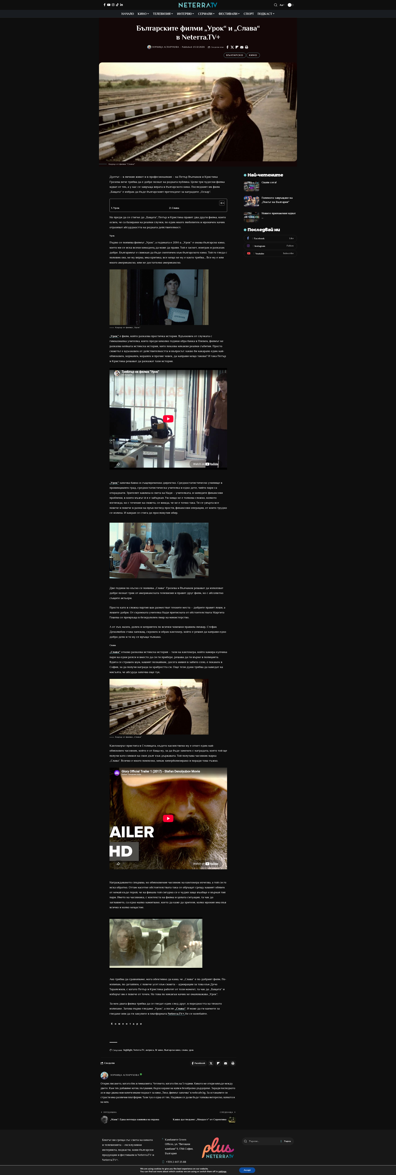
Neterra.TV (138, 1050)
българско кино (172, 1050)
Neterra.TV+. (176, 1013)
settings (222, 1171)
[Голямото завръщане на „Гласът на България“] (251, 201)
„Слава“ (115, 652)
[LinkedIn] (121, 4)
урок (191, 1050)
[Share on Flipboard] (237, 47)
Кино (253, 55)
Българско (234, 55)
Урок (116, 207)
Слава (175, 207)
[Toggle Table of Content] (220, 203)
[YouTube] (108, 4)
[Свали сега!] (251, 186)
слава (185, 1050)
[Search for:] (264, 1141)
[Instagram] (113, 4)
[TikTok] (117, 4)
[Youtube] (270, 253)
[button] (246, 47)
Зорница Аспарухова (165, 47)
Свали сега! (269, 182)
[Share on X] (232, 47)
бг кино (159, 1050)
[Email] (242, 47)
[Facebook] (104, 4)
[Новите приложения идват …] (251, 217)
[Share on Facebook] (227, 47)
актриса (150, 1050)
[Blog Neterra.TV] (198, 5)
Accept (247, 1170)
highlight (127, 1050)
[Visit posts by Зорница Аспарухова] (149, 47)
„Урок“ (114, 336)
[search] (275, 5)
